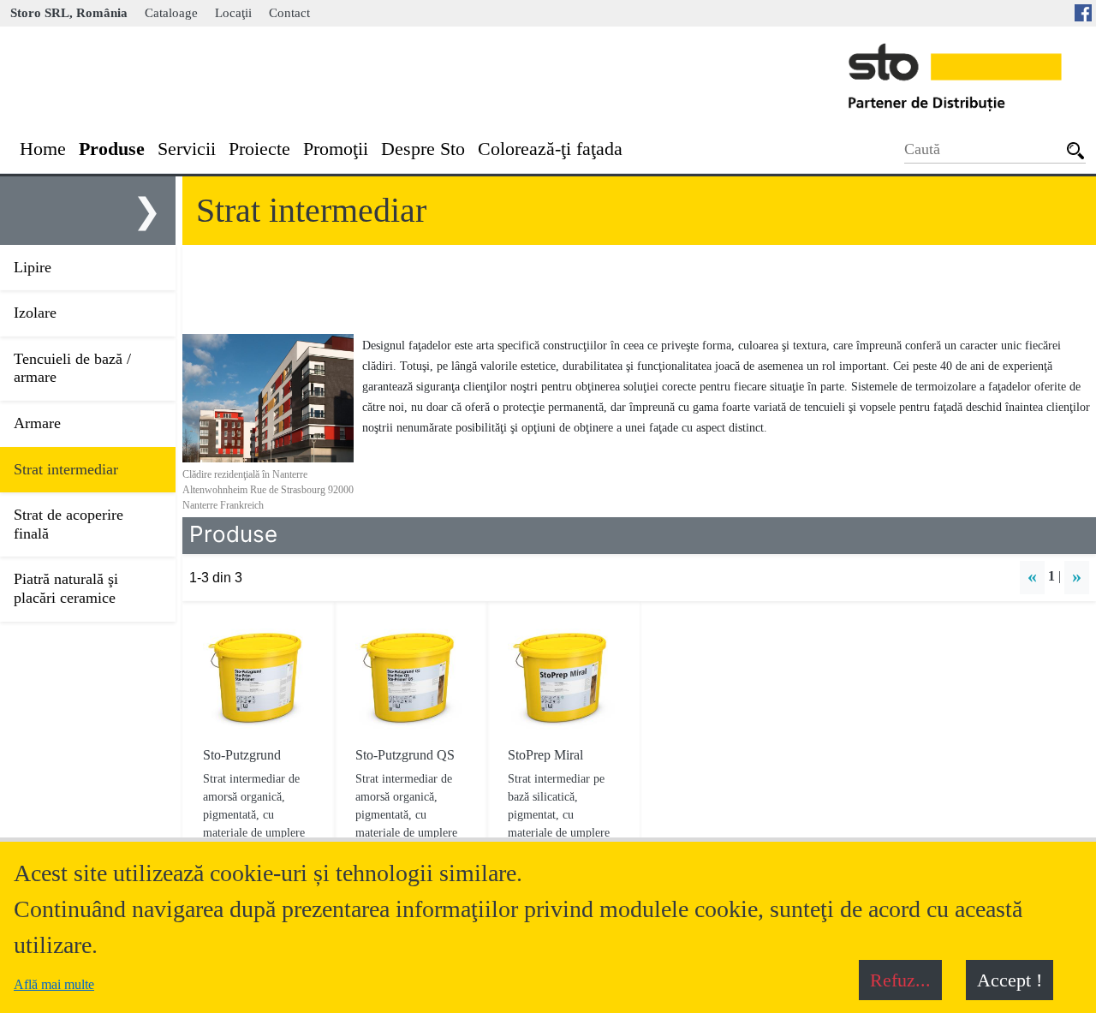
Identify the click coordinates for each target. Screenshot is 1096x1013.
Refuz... (900, 980)
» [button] (1076, 576)
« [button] (1032, 576)
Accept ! (1009, 980)
